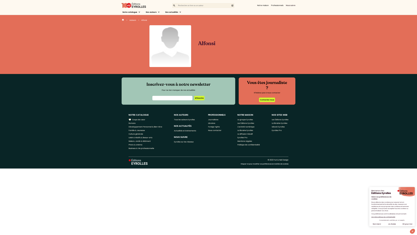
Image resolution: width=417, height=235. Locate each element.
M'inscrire (199, 98)
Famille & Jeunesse (137, 130)
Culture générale (136, 134)
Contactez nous (267, 100)
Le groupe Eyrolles (245, 119)
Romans (132, 123)
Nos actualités (171, 12)
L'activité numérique (245, 127)
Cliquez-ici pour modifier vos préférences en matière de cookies (264, 164)
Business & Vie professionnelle (141, 148)
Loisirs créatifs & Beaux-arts (140, 137)
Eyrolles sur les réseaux (184, 142)
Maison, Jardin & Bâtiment (140, 141)
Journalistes (213, 119)
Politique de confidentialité (248, 145)
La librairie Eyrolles (245, 130)
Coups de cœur (137, 119)
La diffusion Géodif (245, 134)
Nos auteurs (151, 12)
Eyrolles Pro (242, 137)
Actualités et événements (185, 130)
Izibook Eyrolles (278, 127)
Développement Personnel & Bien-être (145, 127)
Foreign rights (214, 127)
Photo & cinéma (135, 145)
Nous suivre (290, 5)
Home (123, 20)
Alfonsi (144, 20)
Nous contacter (214, 130)
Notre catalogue (129, 12)
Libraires (211, 123)
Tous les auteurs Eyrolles (184, 119)
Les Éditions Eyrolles (245, 123)
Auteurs (132, 20)
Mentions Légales (244, 141)
